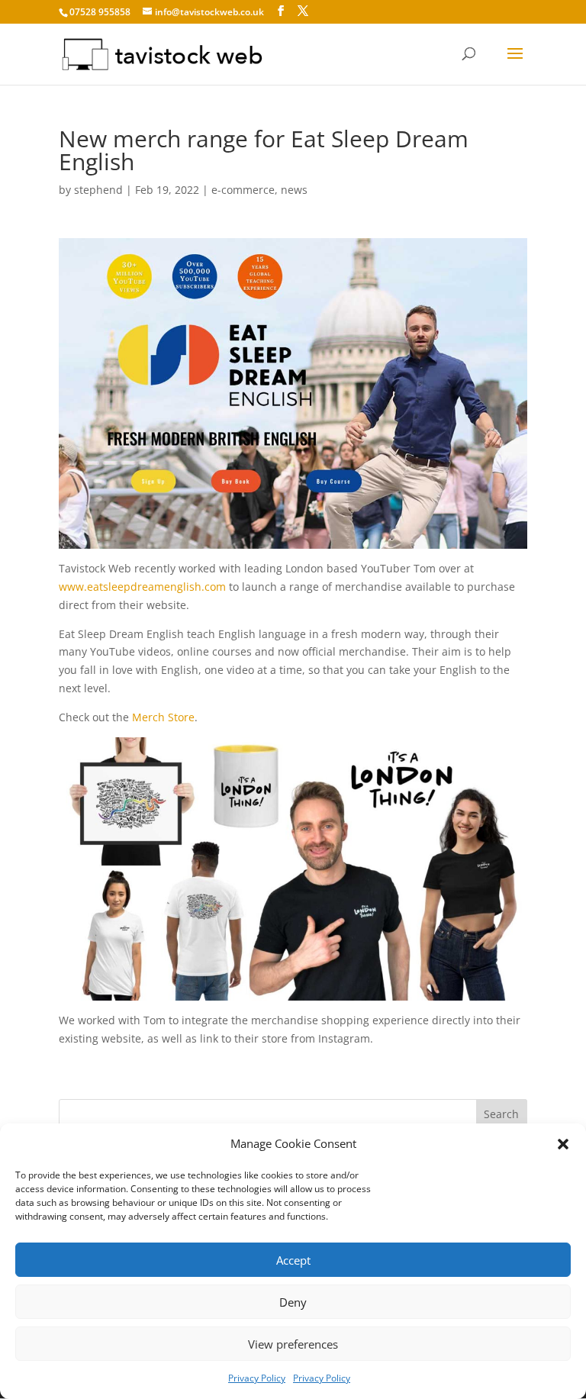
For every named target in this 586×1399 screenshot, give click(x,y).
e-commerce (243, 189)
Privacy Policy (256, 1378)
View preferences (293, 1344)
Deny (293, 1302)
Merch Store (163, 717)
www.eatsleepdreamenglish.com (142, 586)
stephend (98, 189)
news (294, 189)
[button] (563, 1144)
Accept (293, 1260)
